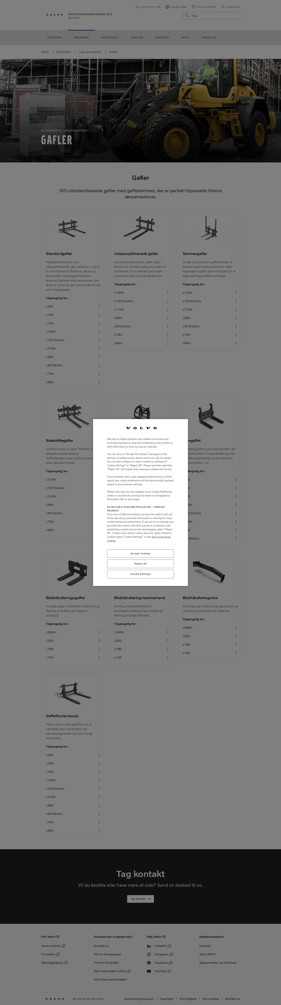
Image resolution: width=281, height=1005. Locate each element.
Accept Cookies (140, 553)
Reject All (140, 563)
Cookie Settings (140, 574)
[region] (140, 502)
